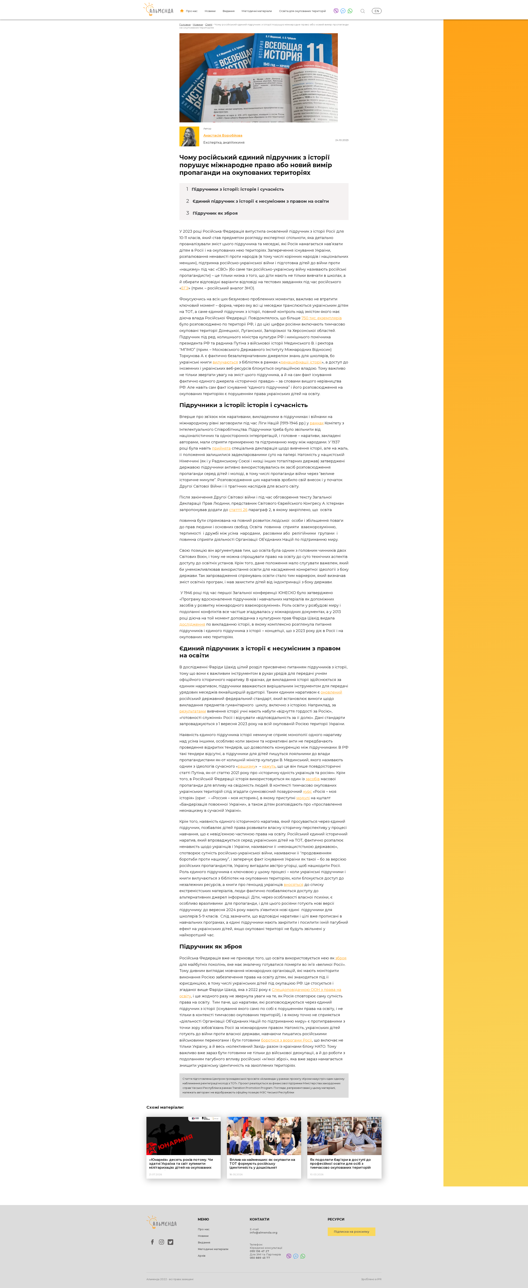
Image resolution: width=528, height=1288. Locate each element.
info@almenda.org (263, 1232)
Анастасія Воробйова (222, 135)
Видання (229, 11)
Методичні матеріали (257, 11)
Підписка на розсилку (351, 1232)
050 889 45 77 (260, 1257)
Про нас (192, 11)
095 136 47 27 (259, 1251)
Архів (201, 1255)
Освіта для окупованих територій (302, 11)
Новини (210, 11)
